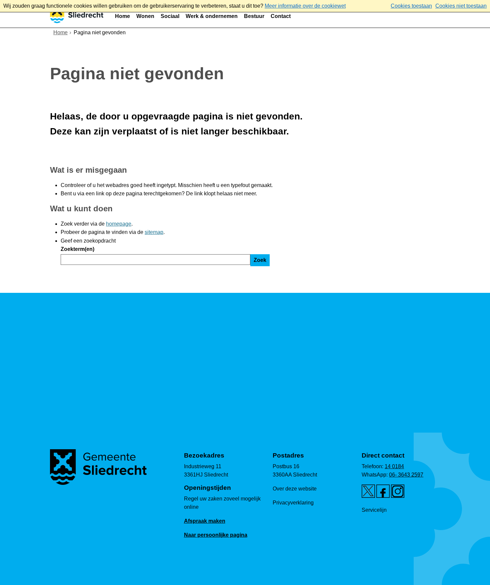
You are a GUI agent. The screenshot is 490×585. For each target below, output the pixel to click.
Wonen (145, 16)
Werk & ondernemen (212, 16)
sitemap (154, 232)
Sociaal (170, 16)
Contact (281, 16)
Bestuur (254, 16)
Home (122, 16)
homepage (118, 224)
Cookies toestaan (411, 6)
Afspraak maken (204, 521)
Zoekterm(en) (77, 249)
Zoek (260, 260)
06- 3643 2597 (406, 475)
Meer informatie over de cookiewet (305, 6)
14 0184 (394, 466)
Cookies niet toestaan (461, 6)
